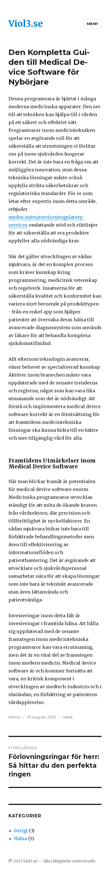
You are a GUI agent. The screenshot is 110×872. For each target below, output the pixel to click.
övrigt (21, 830)
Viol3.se (25, 23)
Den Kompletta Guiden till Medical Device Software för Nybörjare (49, 67)
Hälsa (67, 717)
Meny (92, 23)
